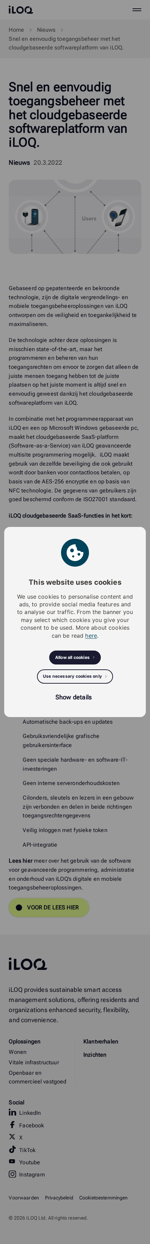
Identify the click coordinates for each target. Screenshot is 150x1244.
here (91, 635)
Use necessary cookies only (72, 676)
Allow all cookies (72, 657)
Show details (73, 697)
